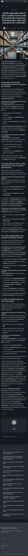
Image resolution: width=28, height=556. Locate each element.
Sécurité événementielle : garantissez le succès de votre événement (13, 480)
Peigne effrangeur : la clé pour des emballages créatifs (13, 501)
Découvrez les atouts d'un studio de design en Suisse (13, 462)
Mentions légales (4, 545)
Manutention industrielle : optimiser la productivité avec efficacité (12, 497)
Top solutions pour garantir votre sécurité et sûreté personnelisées (13, 493)
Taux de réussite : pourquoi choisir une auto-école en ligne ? (13, 471)
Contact (3, 547)
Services (7, 6)
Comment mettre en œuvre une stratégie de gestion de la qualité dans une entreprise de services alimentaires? (13, 458)
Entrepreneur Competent (11, 1)
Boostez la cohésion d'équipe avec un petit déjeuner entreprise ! (12, 484)
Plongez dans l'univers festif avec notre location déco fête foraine (13, 467)
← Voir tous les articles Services (9, 436)
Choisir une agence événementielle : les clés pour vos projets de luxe (13, 452)
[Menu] (25, 1)
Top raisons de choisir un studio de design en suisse (13, 475)
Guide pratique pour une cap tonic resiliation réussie (13, 506)
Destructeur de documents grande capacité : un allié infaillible (13, 514)
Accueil (2, 6)
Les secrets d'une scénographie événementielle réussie (13, 510)
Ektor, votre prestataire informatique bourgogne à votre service (14, 488)
